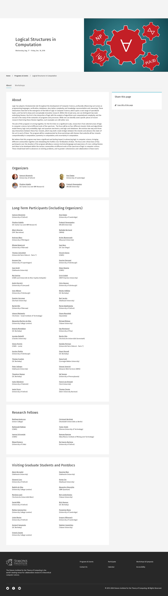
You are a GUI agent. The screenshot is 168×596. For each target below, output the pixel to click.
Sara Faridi (16, 268)
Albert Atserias (17, 230)
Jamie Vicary (16, 389)
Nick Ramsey (63, 502)
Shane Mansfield (65, 313)
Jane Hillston (16, 291)
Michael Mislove (64, 321)
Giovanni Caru (17, 480)
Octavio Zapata (17, 533)
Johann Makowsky (18, 313)
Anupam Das (16, 260)
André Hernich (17, 283)
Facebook (13, 588)
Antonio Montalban (19, 329)
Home (8, 76)
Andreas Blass (17, 238)
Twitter (7, 588)
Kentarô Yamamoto (19, 525)
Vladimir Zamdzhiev (66, 525)
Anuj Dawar (70, 176)
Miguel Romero (17, 442)
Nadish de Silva (17, 487)
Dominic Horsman (18, 298)
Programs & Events (21, 76)
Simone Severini (65, 367)
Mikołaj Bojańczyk (18, 245)
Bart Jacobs (63, 298)
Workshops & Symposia (144, 562)
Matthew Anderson (19, 419)
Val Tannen (63, 374)
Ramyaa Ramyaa (65, 434)
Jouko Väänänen (18, 382)
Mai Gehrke (16, 276)
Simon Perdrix (17, 344)
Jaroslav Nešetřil (18, 336)
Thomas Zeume (64, 389)
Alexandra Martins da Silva (21, 321)
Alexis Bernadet (17, 472)
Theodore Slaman (18, 374)
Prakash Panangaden (74, 184)
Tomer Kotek (63, 427)
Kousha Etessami (65, 260)
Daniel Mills (16, 502)
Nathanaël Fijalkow (19, 427)
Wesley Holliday (64, 291)
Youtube (19, 588)
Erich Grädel (63, 276)
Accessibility (140, 567)
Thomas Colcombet (19, 253)
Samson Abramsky (26, 176)
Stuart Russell (64, 351)
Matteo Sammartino (19, 510)
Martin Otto (63, 336)
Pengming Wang (65, 510)
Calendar (111, 567)
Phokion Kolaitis (25, 184)
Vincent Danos (64, 253)
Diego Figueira (64, 268)
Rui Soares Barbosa (66, 442)
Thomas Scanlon (18, 359)
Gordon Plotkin (17, 351)
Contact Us (83, 567)
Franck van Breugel (66, 382)
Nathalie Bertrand (65, 230)
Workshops (20, 85)
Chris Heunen (64, 283)
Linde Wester (16, 517)
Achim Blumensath (65, 238)
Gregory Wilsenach (65, 517)
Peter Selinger (17, 367)
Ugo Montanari (64, 329)
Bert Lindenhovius (65, 495)
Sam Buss (62, 245)
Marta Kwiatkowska (66, 306)
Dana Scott (63, 359)
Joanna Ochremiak (18, 434)
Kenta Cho (62, 480)
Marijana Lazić (17, 495)
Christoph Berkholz (66, 419)
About (8, 85)
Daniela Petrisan (65, 344)
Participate (112, 562)
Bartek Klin (16, 306)
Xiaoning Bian (64, 472)
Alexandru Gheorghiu (66, 487)
